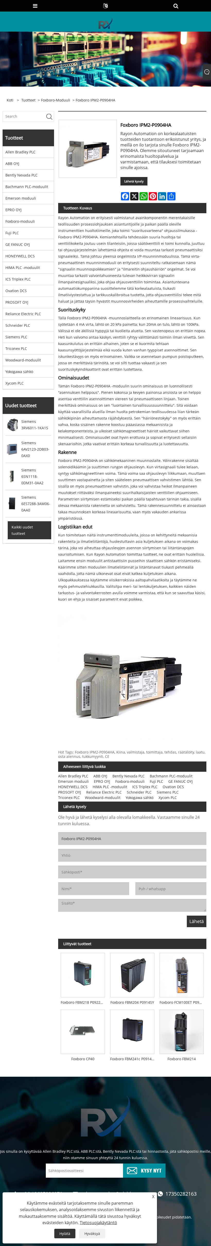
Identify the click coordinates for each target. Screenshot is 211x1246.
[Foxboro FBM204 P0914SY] (132, 974)
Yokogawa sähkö (19, 371)
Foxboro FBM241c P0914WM (133, 1058)
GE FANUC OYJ (17, 244)
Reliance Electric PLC (23, 313)
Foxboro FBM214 (182, 1058)
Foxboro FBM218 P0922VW (83, 1002)
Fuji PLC (12, 232)
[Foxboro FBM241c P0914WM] (132, 1030)
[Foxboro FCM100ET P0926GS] (181, 974)
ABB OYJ (12, 163)
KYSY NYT (151, 1170)
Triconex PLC (16, 348)
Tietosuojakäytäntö (98, 1222)
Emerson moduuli (20, 198)
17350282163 (181, 1193)
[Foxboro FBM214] (181, 1030)
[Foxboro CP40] (83, 1030)
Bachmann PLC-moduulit (26, 186)
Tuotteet (28, 100)
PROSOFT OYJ (16, 302)
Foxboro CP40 (82, 1058)
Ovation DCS (16, 290)
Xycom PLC (14, 383)
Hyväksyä (92, 1233)
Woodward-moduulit (23, 360)
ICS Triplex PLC (18, 279)
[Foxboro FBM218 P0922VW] (83, 974)
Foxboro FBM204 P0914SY (132, 1002)
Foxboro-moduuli (55, 100)
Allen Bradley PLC (20, 152)
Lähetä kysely (134, 181)
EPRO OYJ (13, 209)
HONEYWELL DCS (20, 256)
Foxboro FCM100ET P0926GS (183, 1002)
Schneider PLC (17, 325)
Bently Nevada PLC (21, 175)
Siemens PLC (16, 336)
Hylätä (64, 1233)
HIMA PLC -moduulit (22, 267)
